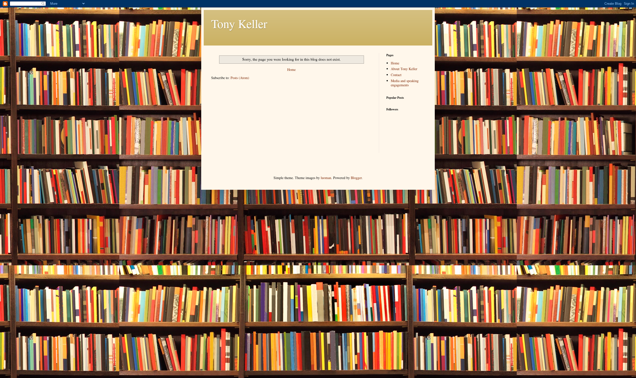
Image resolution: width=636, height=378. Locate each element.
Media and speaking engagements (405, 82)
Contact (396, 74)
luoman (326, 177)
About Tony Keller (404, 68)
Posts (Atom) (240, 77)
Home (291, 69)
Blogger (356, 177)
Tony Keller (239, 23)
